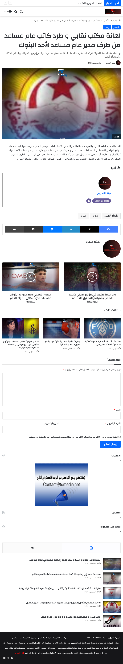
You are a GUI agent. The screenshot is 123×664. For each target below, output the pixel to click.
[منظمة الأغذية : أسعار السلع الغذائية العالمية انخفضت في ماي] (102, 328)
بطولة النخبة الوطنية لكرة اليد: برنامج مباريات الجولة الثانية (62, 343)
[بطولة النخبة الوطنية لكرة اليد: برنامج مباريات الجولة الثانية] (61, 328)
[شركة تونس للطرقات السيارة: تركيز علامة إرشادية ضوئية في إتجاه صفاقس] (112, 564)
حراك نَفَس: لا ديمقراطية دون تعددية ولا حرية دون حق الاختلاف (71, 617)
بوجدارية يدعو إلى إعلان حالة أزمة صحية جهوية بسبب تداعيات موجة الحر (66, 574)
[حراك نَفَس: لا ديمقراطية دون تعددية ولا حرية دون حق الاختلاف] (112, 621)
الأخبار (106, 20)
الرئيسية (115, 20)
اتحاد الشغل (110, 215)
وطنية (106, 27)
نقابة (82, 215)
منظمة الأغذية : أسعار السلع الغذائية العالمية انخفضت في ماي (103, 343)
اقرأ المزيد (19, 653)
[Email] (88, 200)
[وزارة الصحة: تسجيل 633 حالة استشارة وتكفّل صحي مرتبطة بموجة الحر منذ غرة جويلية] (112, 593)
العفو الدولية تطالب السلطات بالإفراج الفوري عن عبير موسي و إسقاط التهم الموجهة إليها (21, 344)
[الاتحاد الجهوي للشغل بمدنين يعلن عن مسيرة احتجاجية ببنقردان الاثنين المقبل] (112, 607)
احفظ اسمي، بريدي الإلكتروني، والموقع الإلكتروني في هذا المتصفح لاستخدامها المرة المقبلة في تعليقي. (73, 437)
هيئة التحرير (110, 63)
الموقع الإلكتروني (51, 423)
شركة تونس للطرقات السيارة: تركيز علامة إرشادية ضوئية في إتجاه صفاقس (65, 560)
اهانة (94, 215)
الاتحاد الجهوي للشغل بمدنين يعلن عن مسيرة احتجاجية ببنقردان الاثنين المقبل (59, 3)
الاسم (117, 410)
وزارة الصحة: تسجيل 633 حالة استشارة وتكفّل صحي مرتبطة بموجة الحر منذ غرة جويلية (60, 588)
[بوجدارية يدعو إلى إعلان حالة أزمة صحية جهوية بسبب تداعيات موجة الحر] (112, 578)
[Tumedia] (113, 11)
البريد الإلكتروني (113, 423)
